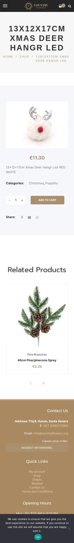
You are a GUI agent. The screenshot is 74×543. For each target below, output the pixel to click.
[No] (69, 528)
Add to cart (47, 200)
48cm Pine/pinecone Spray (37, 360)
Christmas (36, 183)
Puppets (51, 183)
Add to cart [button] (26, 346)
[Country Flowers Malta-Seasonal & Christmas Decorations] (37, 6)
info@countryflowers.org (50, 433)
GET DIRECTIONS (55, 426)
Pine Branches (37, 354)
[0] (60, 6)
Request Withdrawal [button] (37, 447)
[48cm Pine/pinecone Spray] (37, 315)
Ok (38, 537)
